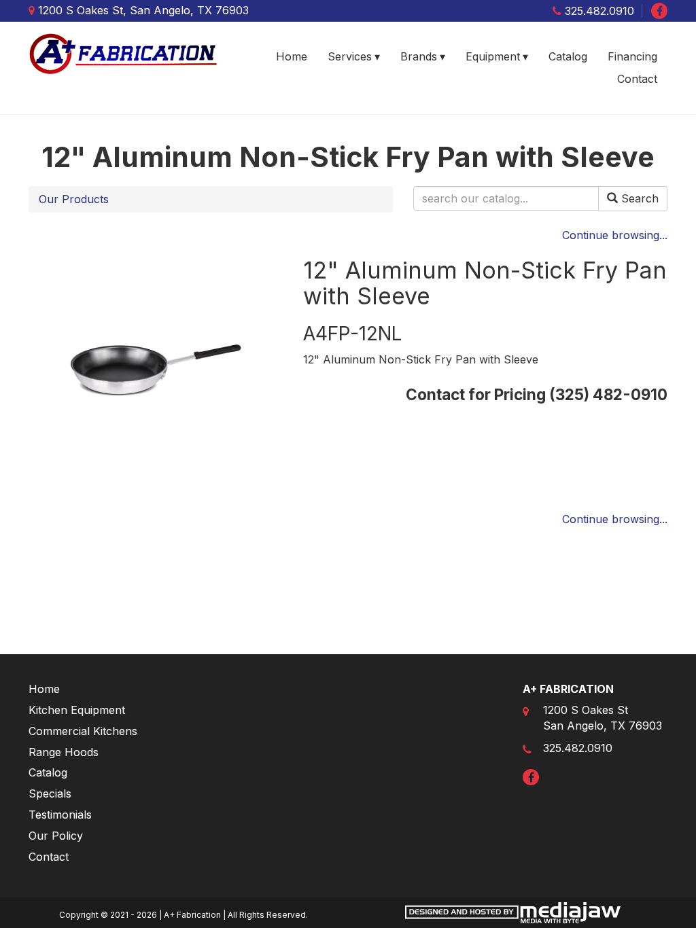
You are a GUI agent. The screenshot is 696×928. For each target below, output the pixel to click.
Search (638, 198)
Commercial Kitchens (83, 731)
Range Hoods (64, 752)
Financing (632, 56)
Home (291, 56)
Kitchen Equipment (77, 710)
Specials (50, 793)
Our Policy (56, 835)
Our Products (74, 199)
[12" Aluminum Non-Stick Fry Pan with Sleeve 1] (156, 369)
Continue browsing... (614, 235)
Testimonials (60, 814)
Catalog (568, 56)
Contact (637, 79)
